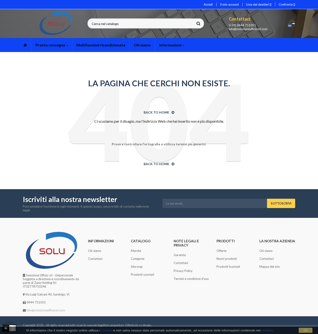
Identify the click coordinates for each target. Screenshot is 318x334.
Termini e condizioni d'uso (191, 279)
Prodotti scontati (142, 274)
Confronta (286, 4)
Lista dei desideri (258, 4)
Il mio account (229, 4)
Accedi (208, 4)
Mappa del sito (269, 266)
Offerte (222, 251)
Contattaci (95, 259)
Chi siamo (94, 251)
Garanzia (180, 255)
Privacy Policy (183, 271)
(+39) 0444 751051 (242, 25)
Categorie (137, 259)
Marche (136, 251)
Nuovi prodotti (227, 259)
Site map (137, 266)
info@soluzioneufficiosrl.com (248, 29)
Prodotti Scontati (228, 266)
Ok (306, 330)
